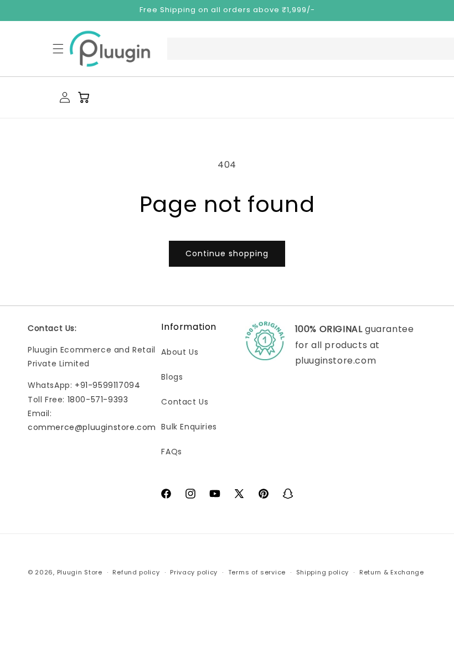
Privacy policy (194, 572)
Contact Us (184, 401)
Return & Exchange (391, 572)
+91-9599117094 (107, 385)
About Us (179, 351)
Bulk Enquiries (188, 426)
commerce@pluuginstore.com (92, 427)
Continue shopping (227, 253)
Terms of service (257, 572)
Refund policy (135, 572)
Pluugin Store (79, 572)
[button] (58, 49)
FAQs (171, 451)
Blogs (172, 376)
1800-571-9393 (98, 399)
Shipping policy (322, 572)
